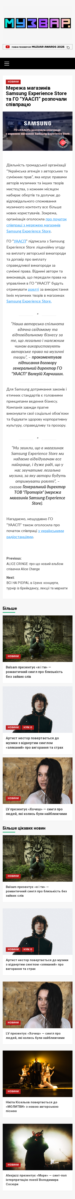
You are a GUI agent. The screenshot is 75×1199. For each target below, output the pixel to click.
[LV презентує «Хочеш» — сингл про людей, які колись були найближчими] (37, 780)
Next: (37, 583)
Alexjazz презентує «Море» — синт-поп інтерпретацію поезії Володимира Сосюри (36, 1180)
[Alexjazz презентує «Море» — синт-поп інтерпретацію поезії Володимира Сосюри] (37, 1147)
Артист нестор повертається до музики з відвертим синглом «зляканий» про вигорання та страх (34, 743)
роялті (33, 289)
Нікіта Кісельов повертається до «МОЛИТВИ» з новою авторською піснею (32, 1106)
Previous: (34, 563)
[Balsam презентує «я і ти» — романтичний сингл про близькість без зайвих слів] (37, 638)
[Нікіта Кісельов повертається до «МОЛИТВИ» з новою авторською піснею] (37, 1074)
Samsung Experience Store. (29, 301)
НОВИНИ (13, 81)
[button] (7, 63)
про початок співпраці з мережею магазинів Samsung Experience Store (36, 225)
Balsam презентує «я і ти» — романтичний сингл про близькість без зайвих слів (34, 672)
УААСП (20, 241)
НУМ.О (28, 727)
